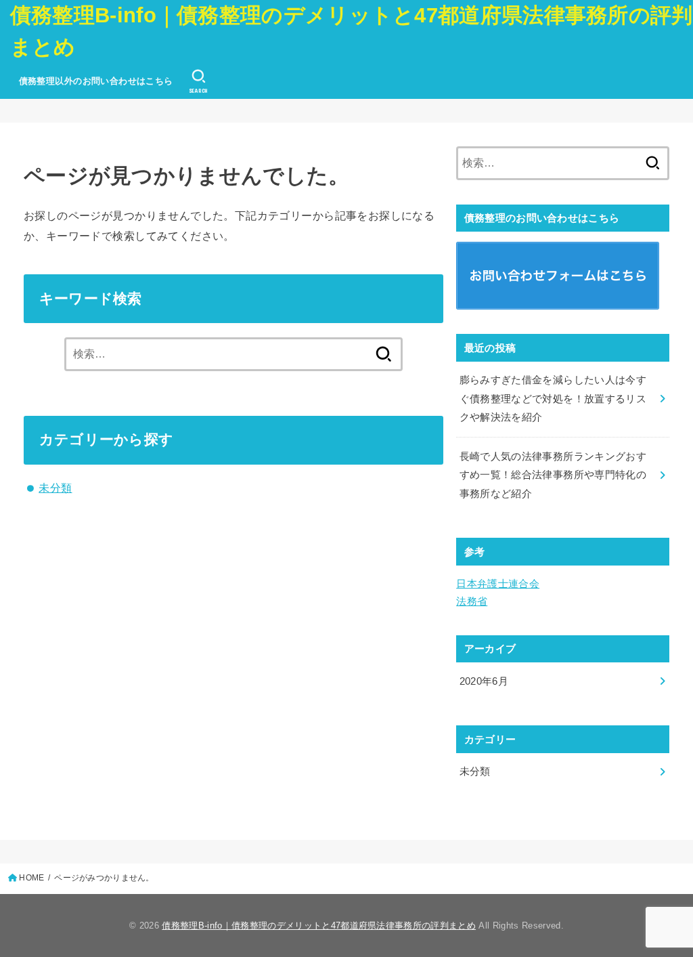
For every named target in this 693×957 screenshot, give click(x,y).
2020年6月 (484, 681)
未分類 (55, 488)
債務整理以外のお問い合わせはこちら (96, 81)
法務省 (471, 601)
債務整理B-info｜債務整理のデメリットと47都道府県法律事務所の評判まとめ (351, 31)
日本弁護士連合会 (497, 583)
